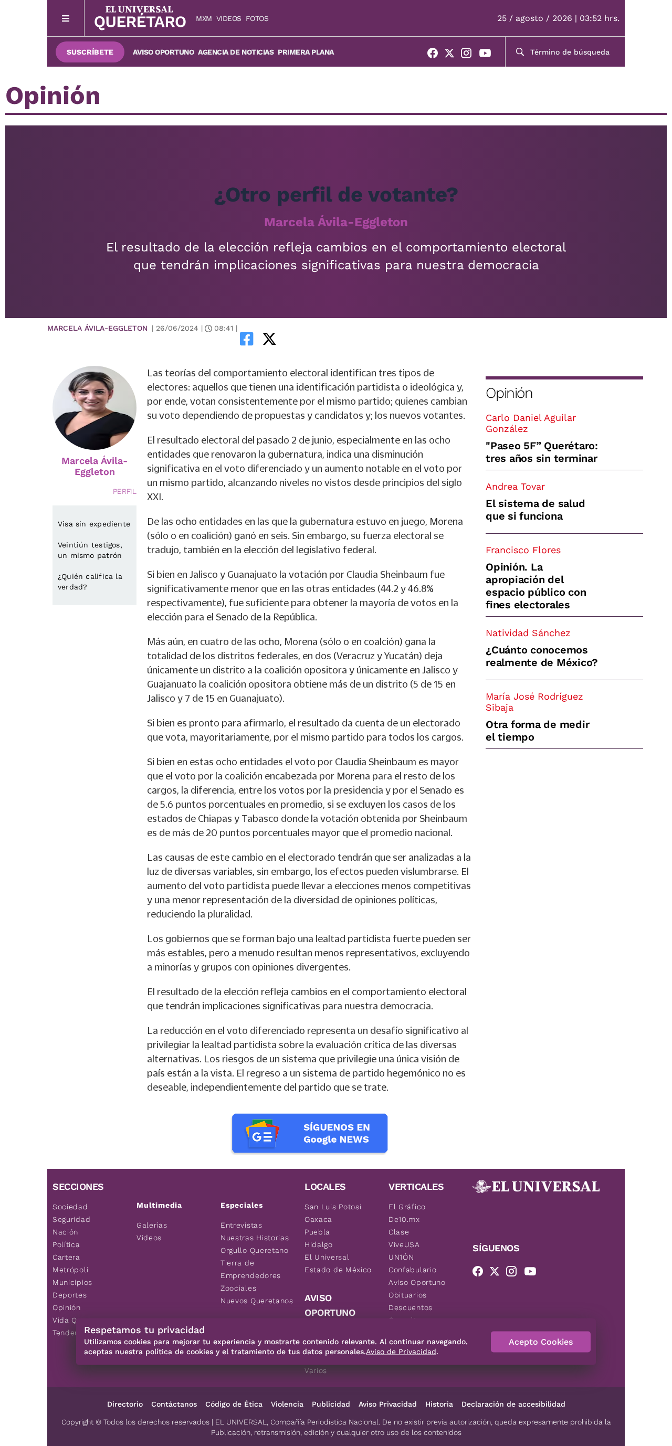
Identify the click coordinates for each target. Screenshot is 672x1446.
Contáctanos (174, 1404)
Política (66, 1244)
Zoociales (238, 1288)
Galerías (151, 1225)
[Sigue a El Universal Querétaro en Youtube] (488, 55)
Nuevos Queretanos (256, 1300)
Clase (399, 1232)
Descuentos (410, 1307)
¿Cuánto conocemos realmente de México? (542, 656)
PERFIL (124, 491)
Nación (65, 1232)
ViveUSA (404, 1244)
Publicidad (331, 1404)
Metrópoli (70, 1269)
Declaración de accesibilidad (513, 1404)
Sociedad (70, 1206)
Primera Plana (306, 52)
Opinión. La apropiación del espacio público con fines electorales (536, 586)
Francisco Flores (523, 549)
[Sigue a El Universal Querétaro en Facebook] (435, 55)
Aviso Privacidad (388, 1404)
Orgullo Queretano (254, 1250)
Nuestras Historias (254, 1237)
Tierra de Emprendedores (250, 1269)
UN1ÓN (401, 1257)
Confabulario (412, 1269)
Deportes (69, 1295)
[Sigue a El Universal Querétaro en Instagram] (469, 55)
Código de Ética (233, 1404)
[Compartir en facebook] (246, 338)
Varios (315, 1370)
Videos (229, 18)
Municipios (72, 1282)
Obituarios (407, 1295)
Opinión (509, 393)
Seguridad (71, 1219)
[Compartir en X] (269, 338)
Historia (439, 1404)
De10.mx (404, 1219)
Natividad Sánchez (528, 632)
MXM (204, 18)
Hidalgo (318, 1244)
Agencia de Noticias (236, 52)
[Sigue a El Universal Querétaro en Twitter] (452, 55)
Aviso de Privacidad (401, 1351)
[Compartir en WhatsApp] (284, 338)
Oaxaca (318, 1219)
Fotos (257, 18)
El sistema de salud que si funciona (535, 509)
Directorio (125, 1404)
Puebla (317, 1232)
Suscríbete (90, 52)
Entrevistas (241, 1225)
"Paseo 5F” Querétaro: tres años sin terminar (542, 452)
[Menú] (66, 18)
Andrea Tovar (515, 486)
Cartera (66, 1257)
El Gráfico (407, 1206)
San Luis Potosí (333, 1206)
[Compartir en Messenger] (298, 338)
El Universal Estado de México (338, 1263)
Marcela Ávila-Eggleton (336, 222)
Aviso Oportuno (163, 52)
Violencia (287, 1404)
